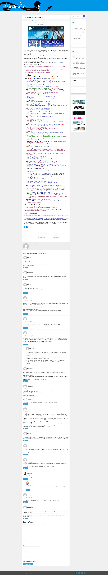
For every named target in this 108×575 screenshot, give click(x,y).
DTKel (30, 482)
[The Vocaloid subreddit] (79, 123)
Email (24, 545)
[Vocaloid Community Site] (79, 117)
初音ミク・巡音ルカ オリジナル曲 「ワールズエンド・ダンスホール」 (45, 164)
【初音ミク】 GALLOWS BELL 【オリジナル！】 (40, 192)
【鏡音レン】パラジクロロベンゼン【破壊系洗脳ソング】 (43, 86)
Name (24, 539)
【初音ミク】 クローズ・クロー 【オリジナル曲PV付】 (42, 99)
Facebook (75, 89)
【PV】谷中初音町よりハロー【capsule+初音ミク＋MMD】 (43, 104)
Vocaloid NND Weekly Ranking (46, 47)
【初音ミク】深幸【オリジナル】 (36, 156)
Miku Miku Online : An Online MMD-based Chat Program (78, 55)
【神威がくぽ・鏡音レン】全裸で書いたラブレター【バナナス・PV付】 (46, 113)
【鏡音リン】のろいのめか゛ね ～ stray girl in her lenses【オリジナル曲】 (47, 132)
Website (24, 551)
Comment (25, 526)
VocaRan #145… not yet (28, 233)
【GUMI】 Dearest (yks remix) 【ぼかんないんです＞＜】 (42, 146)
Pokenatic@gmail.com (62, 425)
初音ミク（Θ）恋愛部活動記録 (37, 127)
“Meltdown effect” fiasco (45, 174)
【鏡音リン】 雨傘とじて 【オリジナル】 (40, 93)
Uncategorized (32, 20)
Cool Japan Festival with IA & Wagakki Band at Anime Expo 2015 (78, 43)
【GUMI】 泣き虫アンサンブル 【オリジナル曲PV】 (41, 135)
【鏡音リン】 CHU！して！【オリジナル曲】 (40, 111)
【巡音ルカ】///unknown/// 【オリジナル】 (40, 84)
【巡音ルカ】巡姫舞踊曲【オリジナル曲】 (39, 130)
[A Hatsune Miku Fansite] (79, 102)
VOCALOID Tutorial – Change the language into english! (79, 63)
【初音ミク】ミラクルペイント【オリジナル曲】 (41, 116)
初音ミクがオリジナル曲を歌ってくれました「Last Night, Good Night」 (45, 153)
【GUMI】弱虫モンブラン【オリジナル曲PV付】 (41, 80)
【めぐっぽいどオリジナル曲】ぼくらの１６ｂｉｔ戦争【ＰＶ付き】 (45, 124)
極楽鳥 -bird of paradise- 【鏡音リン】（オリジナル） (42, 119)
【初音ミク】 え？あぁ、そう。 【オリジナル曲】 (41, 158)
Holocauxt (26, 20)
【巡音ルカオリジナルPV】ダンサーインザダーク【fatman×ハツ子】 (45, 89)
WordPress (41, 573)
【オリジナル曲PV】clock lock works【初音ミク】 (41, 144)
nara (73, 58)
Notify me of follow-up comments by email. (31, 558)
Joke (73, 53)
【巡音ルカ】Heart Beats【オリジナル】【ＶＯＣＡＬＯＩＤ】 (43, 182)
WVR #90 (41, 168)
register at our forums (58, 62)
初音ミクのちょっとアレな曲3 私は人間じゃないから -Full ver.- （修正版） (47, 121)
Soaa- (28, 445)
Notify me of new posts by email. (29, 561)
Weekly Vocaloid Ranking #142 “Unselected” (45, 49)
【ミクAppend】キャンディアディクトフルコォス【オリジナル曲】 (44, 185)
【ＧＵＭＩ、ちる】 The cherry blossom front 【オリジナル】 (46, 199)
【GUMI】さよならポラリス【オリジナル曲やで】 (49, 140)
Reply (26, 267)
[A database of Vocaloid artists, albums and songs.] (79, 128)
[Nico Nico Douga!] (79, 107)
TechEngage (31, 573)
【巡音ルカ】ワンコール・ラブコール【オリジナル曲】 (41, 161)
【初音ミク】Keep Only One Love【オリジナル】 (41, 101)
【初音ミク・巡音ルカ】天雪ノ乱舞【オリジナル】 (41, 108)
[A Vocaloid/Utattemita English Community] (79, 112)
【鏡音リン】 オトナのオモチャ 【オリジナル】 (41, 96)
